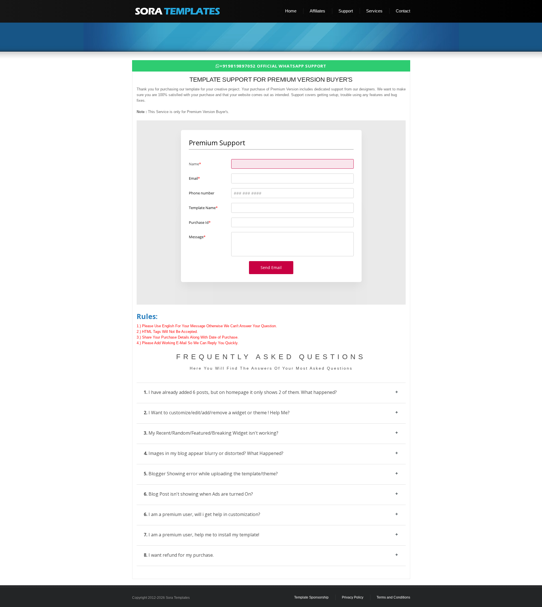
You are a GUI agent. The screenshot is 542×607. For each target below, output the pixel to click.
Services (374, 10)
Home (290, 10)
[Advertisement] (273, 37)
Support (345, 10)
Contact (403, 10)
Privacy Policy (352, 597)
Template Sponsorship (311, 597)
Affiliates (317, 10)
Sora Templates (178, 598)
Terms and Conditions (393, 597)
